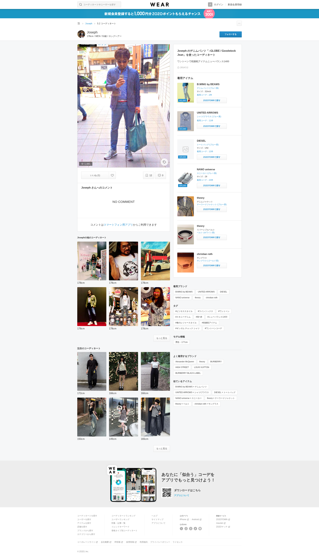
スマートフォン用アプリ (118, 224)
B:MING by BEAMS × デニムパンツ (191, 387)
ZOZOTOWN (221, 519)
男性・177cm (181, 342)
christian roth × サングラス (206, 404)
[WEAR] (159, 4)
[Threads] (191, 528)
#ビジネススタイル (184, 311)
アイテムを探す (84, 523)
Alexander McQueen (184, 361)
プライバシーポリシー (160, 542)
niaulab (219, 523)
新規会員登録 (235, 4)
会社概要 (105, 542)
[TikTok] (195, 528)
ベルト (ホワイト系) (206, 232)
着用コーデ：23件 (205, 180)
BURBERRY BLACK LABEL (188, 373)
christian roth (205, 254)
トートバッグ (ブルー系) (208, 144)
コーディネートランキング (123, 516)
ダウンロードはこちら (187, 490)
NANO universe (206, 169)
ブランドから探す (85, 530)
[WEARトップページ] (78, 23)
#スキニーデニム (183, 317)
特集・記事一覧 (118, 523)
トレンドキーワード (120, 527)
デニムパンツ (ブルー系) (208, 88)
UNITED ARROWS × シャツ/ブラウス (192, 392)
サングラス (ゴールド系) (208, 261)
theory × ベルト (182, 404)
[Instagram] (186, 528)
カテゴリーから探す (86, 534)
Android (195, 519)
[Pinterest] (200, 528)
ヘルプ (155, 516)
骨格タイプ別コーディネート (124, 530)
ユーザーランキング (120, 519)
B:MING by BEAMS (208, 84)
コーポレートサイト (86, 542)
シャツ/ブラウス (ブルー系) (209, 116)
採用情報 (130, 542)
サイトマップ (157, 519)
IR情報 (117, 542)
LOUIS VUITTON (201, 367)
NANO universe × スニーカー (188, 398)
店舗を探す (82, 527)
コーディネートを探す (87, 516)
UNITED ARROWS (207, 112)
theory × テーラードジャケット (221, 398)
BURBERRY (216, 361)
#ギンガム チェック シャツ (187, 328)
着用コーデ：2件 (204, 95)
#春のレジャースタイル (186, 323)
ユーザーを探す (84, 519)
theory (200, 197)
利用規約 (144, 542)
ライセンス (178, 542)
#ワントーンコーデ (213, 328)
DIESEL (201, 140)
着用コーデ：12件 (205, 151)
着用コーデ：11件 (205, 120)
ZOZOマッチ (221, 527)
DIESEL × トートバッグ (224, 392)
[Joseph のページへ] (81, 34)
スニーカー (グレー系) (207, 173)
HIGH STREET (182, 367)
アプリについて (181, 495)
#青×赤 (199, 317)
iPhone (183, 519)
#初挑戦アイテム (209, 323)
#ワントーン (223, 311)
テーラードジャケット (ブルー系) (212, 204)
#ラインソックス (205, 311)
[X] (181, 528)
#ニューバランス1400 (217, 317)
